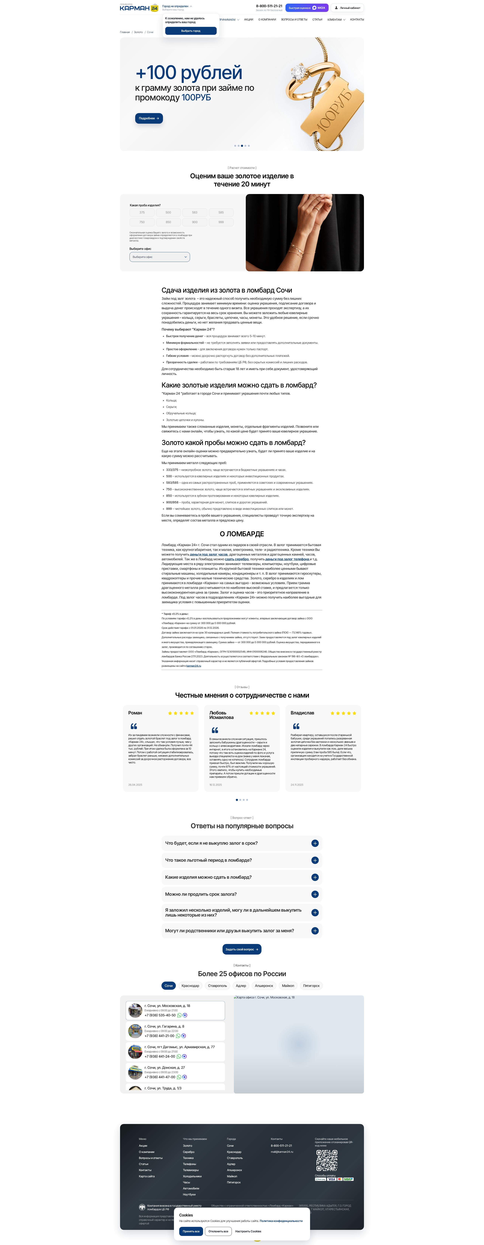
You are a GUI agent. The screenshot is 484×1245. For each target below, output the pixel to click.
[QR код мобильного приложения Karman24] (327, 1160)
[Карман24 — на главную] (139, 8)
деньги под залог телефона (287, 559)
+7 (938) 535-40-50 (160, 1015)
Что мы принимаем (221, 19)
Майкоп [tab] (288, 986)
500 (168, 212)
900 (195, 222)
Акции (248, 19)
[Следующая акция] (354, 94)
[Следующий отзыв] (351, 750)
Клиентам (335, 19)
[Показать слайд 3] (242, 146)
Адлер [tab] (241, 986)
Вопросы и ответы (294, 19)
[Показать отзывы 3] (244, 800)
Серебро (188, 1152)
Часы (186, 1182)
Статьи (317, 19)
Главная (125, 32)
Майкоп (232, 1176)
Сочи (230, 1145)
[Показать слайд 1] (235, 146)
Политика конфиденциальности (281, 1221)
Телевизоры (191, 1170)
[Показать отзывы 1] (237, 800)
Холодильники (192, 1176)
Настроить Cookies (248, 1231)
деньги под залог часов (209, 554)
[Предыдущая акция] (129, 94)
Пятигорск (234, 1182)
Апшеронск (234, 1170)
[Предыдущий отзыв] (132, 750)
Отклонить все (218, 1231)
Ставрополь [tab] (217, 986)
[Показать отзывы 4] (247, 800)
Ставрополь (235, 1158)
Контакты (357, 19)
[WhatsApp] (179, 1015)
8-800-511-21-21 (269, 6)
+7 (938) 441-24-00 (160, 1056)
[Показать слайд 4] (245, 146)
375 (142, 212)
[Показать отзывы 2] (240, 800)
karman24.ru (193, 665)
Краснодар (234, 1152)
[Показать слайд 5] (249, 146)
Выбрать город (190, 30)
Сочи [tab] (169, 986)
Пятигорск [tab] (311, 986)
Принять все (191, 1231)
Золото (138, 32)
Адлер (231, 1164)
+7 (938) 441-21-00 (159, 1036)
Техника (188, 1158)
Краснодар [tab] (190, 986)
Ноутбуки (189, 1194)
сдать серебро (237, 559)
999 (221, 222)
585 (221, 212)
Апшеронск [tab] (264, 986)
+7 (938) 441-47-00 (160, 1077)
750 (142, 222)
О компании (267, 19)
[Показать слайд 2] (239, 146)
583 (194, 212)
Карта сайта (147, 1176)
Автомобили (191, 1188)
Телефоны (189, 1164)
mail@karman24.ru (282, 1151)
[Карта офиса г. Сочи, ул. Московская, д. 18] (299, 1044)
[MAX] (185, 1015)
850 (168, 222)
